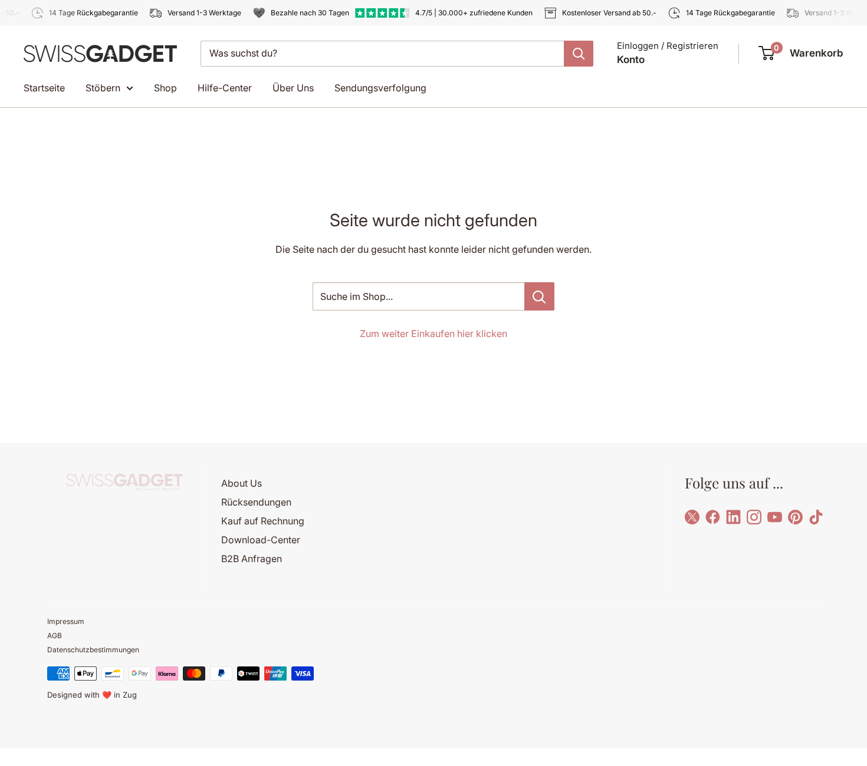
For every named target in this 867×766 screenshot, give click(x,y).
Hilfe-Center (225, 88)
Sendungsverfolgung (380, 88)
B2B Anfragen (251, 558)
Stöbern (103, 88)
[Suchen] (578, 54)
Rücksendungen (256, 502)
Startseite (44, 88)
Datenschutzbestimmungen (93, 649)
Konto (631, 59)
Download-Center (260, 540)
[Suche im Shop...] (539, 296)
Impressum (65, 621)
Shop (165, 88)
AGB (54, 635)
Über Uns (293, 88)
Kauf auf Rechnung (262, 521)
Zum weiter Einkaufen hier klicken (433, 333)
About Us (241, 483)
